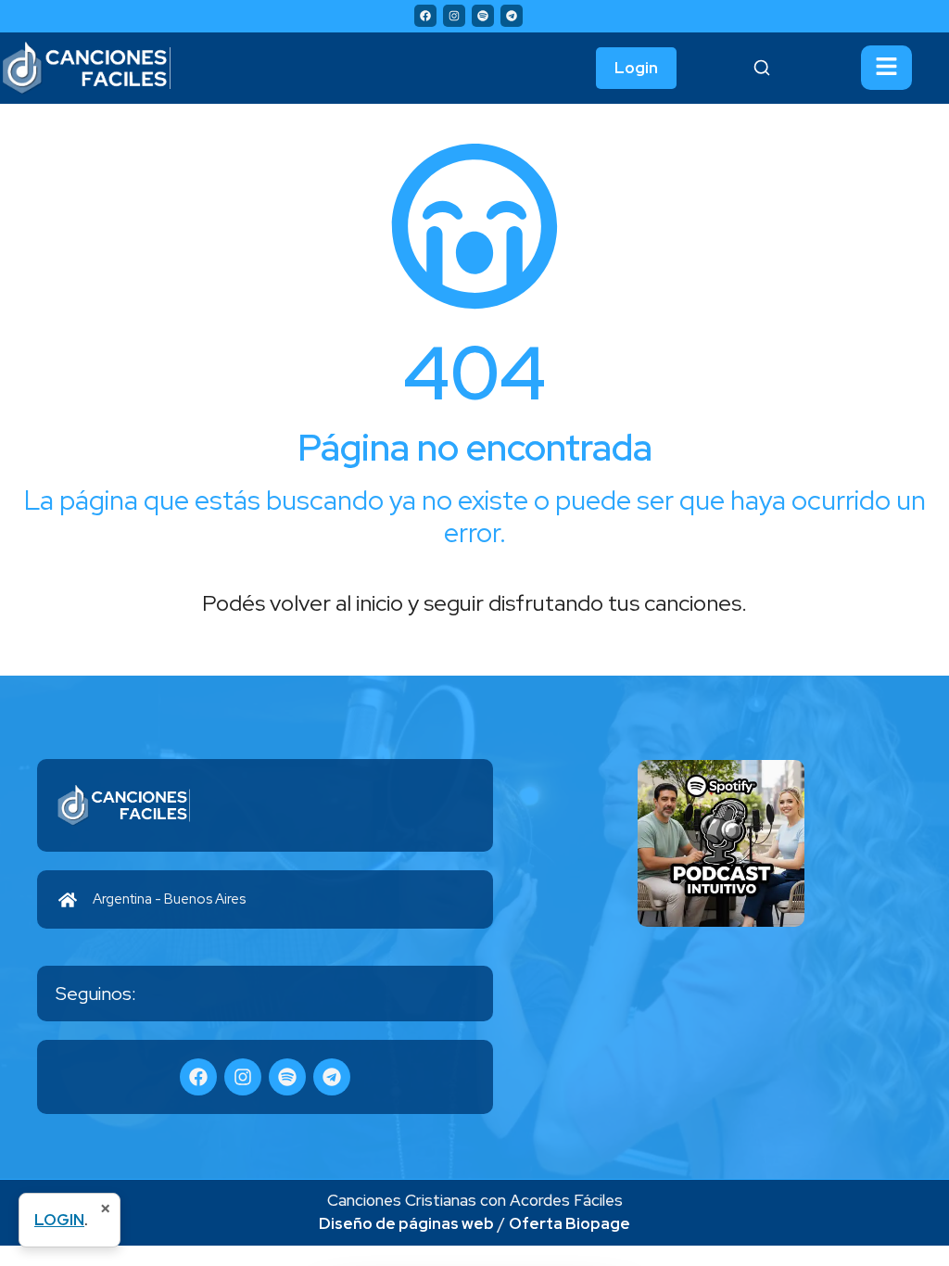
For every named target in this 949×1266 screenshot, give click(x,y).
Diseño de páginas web (406, 1223)
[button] (886, 67)
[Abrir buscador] (761, 67)
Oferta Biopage (569, 1223)
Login (636, 67)
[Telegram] (511, 16)
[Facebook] (425, 16)
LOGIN (59, 1219)
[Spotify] (483, 16)
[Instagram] (454, 16)
